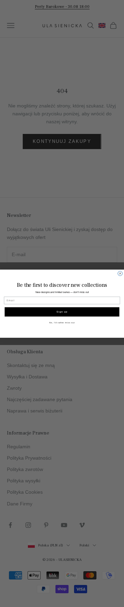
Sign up (61, 311)
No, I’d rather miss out (62, 322)
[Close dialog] (120, 273)
